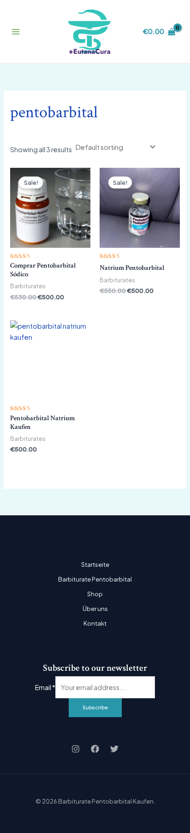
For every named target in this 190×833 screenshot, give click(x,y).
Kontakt (95, 623)
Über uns (95, 608)
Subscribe (95, 707)
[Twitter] (114, 749)
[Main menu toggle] (15, 32)
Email (45, 687)
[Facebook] (95, 749)
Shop (95, 594)
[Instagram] (75, 749)
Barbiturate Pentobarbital (95, 579)
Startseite (95, 564)
